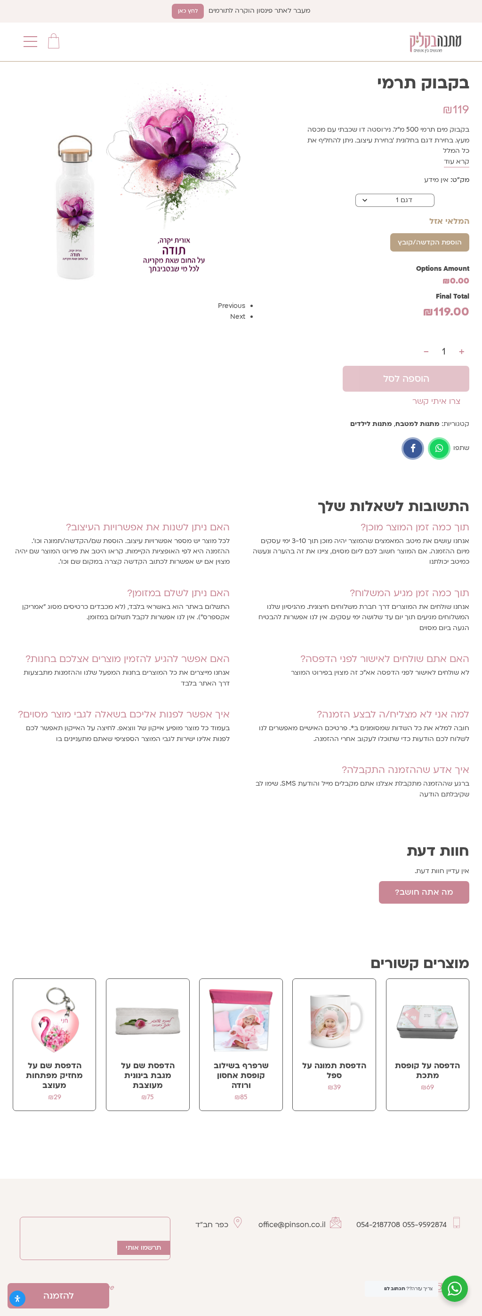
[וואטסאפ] (439, 448)
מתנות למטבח (417, 423)
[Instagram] (439, 1287)
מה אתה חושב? (424, 892)
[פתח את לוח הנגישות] (17, 1299)
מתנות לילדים (371, 423)
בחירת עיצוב (452, 200)
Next (237, 316)
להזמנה (58, 1296)
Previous (231, 305)
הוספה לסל (406, 378)
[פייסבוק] (413, 448)
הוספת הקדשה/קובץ (430, 242)
